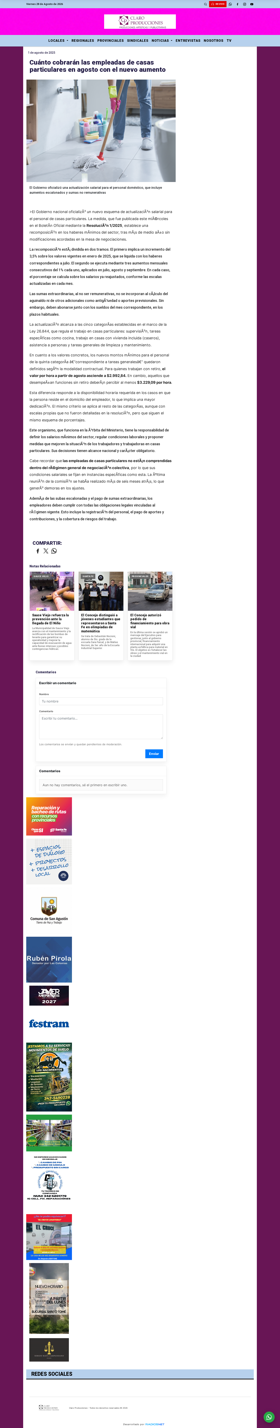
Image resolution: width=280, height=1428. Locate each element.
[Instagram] (244, 4)
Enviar (154, 754)
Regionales (83, 41)
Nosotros (213, 41)
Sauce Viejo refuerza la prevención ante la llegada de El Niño (50, 619)
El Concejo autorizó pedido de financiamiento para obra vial (149, 621)
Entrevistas (188, 41)
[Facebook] (237, 4)
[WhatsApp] (230, 4)
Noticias (161, 41)
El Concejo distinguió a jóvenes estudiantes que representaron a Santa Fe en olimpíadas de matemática (100, 623)
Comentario (46, 711)
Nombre (44, 694)
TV (229, 41)
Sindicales (137, 41)
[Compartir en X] (46, 551)
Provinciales (110, 41)
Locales (57, 41)
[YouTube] (251, 4)
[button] (205, 4)
